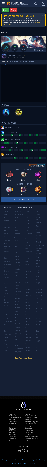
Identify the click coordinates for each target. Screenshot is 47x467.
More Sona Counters (23, 199)
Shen (27, 321)
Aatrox (6, 211)
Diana (6, 297)
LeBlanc (17, 295)
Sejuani (28, 305)
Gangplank (7, 334)
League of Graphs (15, 417)
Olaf (26, 242)
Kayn (16, 275)
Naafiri (27, 211)
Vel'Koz (38, 273)
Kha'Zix (17, 282)
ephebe (27, 55)
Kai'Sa (17, 253)
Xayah (38, 302)
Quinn (27, 265)
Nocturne (28, 234)
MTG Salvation (30, 415)
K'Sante (17, 250)
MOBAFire (12, 415)
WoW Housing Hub (31, 422)
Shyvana (28, 324)
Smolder (28, 341)
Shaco (27, 318)
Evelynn (6, 315)
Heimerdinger (19, 214)
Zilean (38, 344)
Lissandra (18, 308)
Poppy (27, 255)
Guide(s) (5, 62)
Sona (27, 344)
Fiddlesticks (8, 321)
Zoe (37, 347)
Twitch (38, 254)
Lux (16, 321)
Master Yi (18, 333)
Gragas (6, 344)
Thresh (38, 235)
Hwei (16, 217)
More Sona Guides (27, 62)
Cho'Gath (7, 287)
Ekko (5, 308)
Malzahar (18, 327)
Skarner (28, 337)
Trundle (39, 242)
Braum (6, 271)
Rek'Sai (27, 274)
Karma (17, 259)
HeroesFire (13, 439)
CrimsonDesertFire (31, 439)
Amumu (6, 230)
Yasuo (38, 312)
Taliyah (38, 223)
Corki (5, 290)
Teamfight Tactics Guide (23, 358)
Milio (16, 340)
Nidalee (28, 227)
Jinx (16, 246)
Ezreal (6, 318)
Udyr (38, 257)
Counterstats (13, 422)
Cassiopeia (7, 284)
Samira (27, 302)
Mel (16, 337)
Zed (37, 334)
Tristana (39, 239)
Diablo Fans (29, 432)
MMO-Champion (31, 424)
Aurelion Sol (7, 247)
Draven (6, 305)
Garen (6, 337)
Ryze (27, 299)
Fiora (5, 324)
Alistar (6, 224)
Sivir (26, 334)
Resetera (12, 432)
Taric (38, 229)
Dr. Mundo (6, 301)
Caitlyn (6, 277)
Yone (38, 315)
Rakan (27, 268)
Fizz (5, 328)
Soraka (27, 347)
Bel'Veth (7, 261)
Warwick (39, 296)
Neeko (27, 224)
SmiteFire (12, 428)
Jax (16, 237)
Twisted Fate (39, 249)
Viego (38, 283)
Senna (27, 308)
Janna (16, 230)
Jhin (16, 243)
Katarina (17, 269)
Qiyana (27, 261)
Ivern (16, 227)
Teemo (38, 232)
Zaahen (38, 328)
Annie (6, 237)
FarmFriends (13, 434)
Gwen (6, 350)
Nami (27, 214)
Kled (16, 288)
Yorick (38, 318)
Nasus (27, 217)
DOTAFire (12, 430)
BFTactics (12, 441)
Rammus (28, 271)
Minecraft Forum (31, 417)
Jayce (16, 240)
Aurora (6, 252)
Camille (6, 281)
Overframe (28, 434)
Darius (6, 293)
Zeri (37, 337)
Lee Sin (17, 298)
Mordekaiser (19, 348)
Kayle (16, 272)
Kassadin (18, 266)
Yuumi (38, 324)
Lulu (16, 317)
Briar (5, 274)
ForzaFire (12, 437)
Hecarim (18, 211)
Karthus (17, 263)
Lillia (16, 304)
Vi (36, 279)
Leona (17, 301)
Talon (38, 226)
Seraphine (29, 312)
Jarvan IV (18, 234)
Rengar (27, 289)
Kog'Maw (18, 291)
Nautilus (28, 221)
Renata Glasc (27, 282)
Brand (6, 268)
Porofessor (13, 419)
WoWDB (28, 419)
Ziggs (38, 341)
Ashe (5, 243)
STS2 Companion (31, 437)
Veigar (38, 270)
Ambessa (7, 227)
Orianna (28, 245)
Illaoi (16, 221)
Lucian (17, 314)
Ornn (27, 248)
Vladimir (39, 289)
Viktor (38, 286)
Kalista (17, 256)
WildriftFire (12, 424)
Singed (27, 328)
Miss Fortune (17, 344)
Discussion (14, 62)
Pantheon (28, 252)
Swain (27, 350)
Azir (5, 255)
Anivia (6, 234)
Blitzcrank (7, 265)
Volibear (39, 292)
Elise (5, 312)
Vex (37, 276)
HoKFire (28, 441)
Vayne (38, 266)
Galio (5, 331)
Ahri (5, 214)
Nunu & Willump (28, 238)
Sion (26, 331)
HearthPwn (29, 430)
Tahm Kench (38, 218)
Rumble (28, 296)
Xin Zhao (39, 308)
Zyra (37, 350)
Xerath (38, 305)
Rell (26, 277)
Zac (37, 331)
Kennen (17, 279)
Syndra (38, 214)
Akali (5, 217)
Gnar (5, 341)
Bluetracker (29, 428)
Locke (17, 311)
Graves (6, 347)
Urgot (38, 260)
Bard (5, 258)
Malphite (18, 324)
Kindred (17, 285)
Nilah (27, 230)
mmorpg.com (29, 426)
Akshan (6, 221)
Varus (38, 263)
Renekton (28, 286)
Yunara (38, 321)
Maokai (17, 330)
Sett (26, 315)
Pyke (27, 258)
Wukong (39, 299)
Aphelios (7, 240)
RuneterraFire (13, 426)
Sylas (38, 211)
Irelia (16, 224)
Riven (27, 292)
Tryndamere (40, 245)
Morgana (18, 352)
